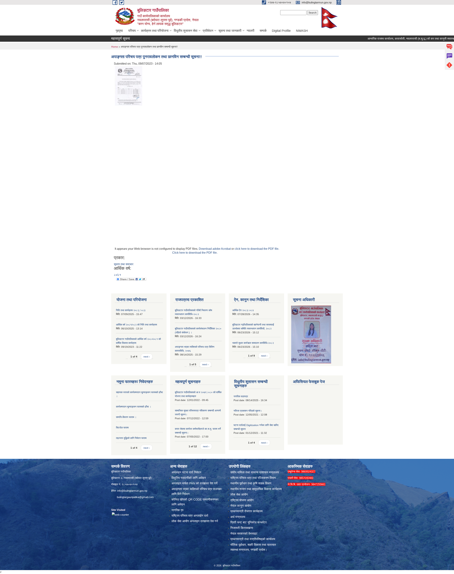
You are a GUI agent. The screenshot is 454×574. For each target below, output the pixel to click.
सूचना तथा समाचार (123, 264)
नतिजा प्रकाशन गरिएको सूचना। (248, 410)
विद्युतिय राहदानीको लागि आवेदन (188, 478)
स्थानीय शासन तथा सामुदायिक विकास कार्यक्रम (256, 489)
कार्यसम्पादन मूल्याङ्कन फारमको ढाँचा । (133, 406)
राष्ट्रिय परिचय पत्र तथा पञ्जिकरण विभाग (253, 478)
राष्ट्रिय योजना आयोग (242, 500)
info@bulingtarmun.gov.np (132, 490)
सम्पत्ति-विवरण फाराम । (126, 417)
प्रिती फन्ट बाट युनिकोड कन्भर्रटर (248, 522)
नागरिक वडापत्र (241, 396)
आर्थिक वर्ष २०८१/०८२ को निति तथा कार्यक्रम (136, 324)
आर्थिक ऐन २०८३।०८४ (243, 310)
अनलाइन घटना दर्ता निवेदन (186, 472)
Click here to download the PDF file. (194, 252)
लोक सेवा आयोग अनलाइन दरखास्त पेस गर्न (194, 521)
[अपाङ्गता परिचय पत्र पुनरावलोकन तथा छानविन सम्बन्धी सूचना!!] (128, 85)
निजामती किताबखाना (241, 528)
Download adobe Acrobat (215, 248)
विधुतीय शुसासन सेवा (185, 30)
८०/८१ (117, 274)
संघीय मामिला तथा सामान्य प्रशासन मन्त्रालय (254, 472)
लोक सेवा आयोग (239, 494)
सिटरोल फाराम (122, 427)
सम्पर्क (263, 30)
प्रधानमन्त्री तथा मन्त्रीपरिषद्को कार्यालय (252, 539)
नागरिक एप (177, 510)
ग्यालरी (250, 30)
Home (114, 46)
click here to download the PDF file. (257, 248)
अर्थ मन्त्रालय (237, 517)
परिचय (132, 30)
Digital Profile (281, 30)
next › (146, 356)
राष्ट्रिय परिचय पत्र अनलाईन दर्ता (189, 515)
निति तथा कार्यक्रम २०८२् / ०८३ (130, 310)
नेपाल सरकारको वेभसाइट (244, 533)
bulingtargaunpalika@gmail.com (135, 497)
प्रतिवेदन (208, 30)
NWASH (302, 30)
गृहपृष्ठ (119, 30)
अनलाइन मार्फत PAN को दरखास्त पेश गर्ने (194, 483)
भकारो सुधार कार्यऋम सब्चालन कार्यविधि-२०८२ (253, 342)
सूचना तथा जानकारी (229, 30)
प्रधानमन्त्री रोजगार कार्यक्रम (246, 511)
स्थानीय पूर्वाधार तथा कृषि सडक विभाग (250, 483)
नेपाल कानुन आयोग (240, 505)
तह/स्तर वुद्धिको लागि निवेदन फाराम (131, 438)
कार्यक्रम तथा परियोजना (154, 30)
